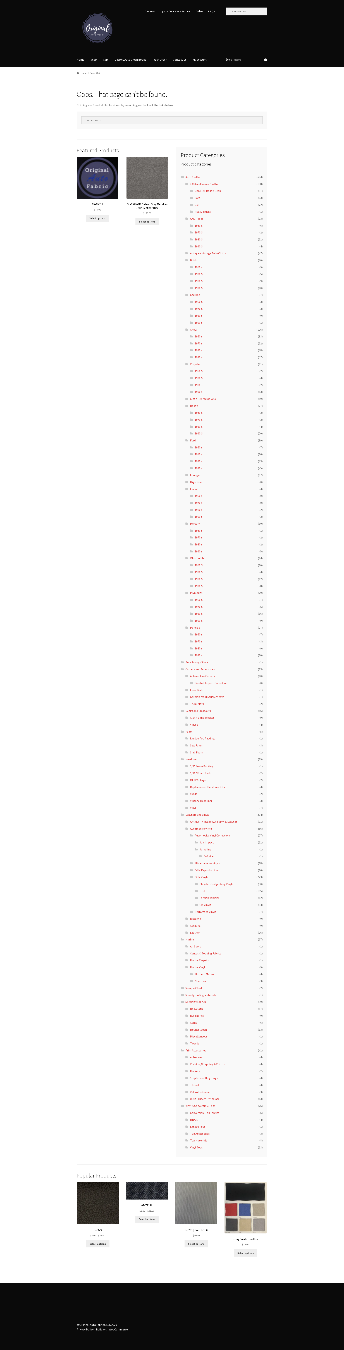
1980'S (199, 239)
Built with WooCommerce (112, 1329)
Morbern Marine (204, 974)
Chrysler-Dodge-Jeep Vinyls (216, 884)
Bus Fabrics (197, 1015)
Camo (193, 1022)
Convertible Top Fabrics (204, 1113)
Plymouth (196, 593)
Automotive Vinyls (201, 828)
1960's (198, 267)
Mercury (195, 523)
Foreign (195, 475)
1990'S (199, 246)
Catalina (195, 925)
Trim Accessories (195, 1050)
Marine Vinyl (197, 967)
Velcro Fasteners (200, 1092)
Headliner (191, 759)
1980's (198, 315)
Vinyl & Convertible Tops (200, 1106)
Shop (93, 59)
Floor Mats (196, 690)
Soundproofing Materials (200, 995)
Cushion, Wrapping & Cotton (207, 1064)
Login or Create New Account (175, 11)
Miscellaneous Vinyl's (208, 863)
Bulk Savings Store (196, 662)
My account (200, 59)
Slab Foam (196, 752)
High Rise (196, 482)
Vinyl (193, 808)
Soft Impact (206, 842)
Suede (193, 794)
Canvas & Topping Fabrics (205, 953)
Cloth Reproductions (203, 399)
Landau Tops (198, 1126)
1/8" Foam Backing (201, 766)
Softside (209, 856)
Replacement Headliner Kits (207, 787)
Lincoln (194, 489)
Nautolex (200, 981)
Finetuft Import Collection (211, 683)
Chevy (193, 329)
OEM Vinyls (201, 877)
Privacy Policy (85, 1329)
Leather (195, 932)
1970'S (199, 232)
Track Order (159, 59)
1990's (198, 322)
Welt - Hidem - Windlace (204, 1099)
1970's (198, 343)
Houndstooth (198, 1029)
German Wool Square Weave (207, 697)
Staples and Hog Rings (204, 1078)
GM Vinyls (205, 905)
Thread (194, 1085)
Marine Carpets (199, 960)
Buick (193, 260)
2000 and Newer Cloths (204, 184)
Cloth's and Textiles (202, 717)
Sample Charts (194, 988)
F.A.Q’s (211, 11)
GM (197, 205)
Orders (199, 11)
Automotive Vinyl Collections (213, 835)
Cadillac (195, 295)
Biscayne (195, 918)
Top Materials (198, 1140)
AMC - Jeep (197, 218)
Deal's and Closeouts (198, 711)
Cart (105, 59)
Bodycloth (196, 1009)
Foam (188, 731)
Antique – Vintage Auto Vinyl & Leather (213, 821)
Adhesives (196, 1057)
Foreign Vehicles (209, 898)
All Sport (195, 946)
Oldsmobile (197, 558)
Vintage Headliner (201, 801)
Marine (189, 939)
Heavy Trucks (203, 211)
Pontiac (195, 627)
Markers (195, 1071)
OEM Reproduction (206, 870)
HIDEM (194, 1119)
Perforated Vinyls (205, 912)
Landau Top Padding (202, 738)
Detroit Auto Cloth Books (130, 59)
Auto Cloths (192, 177)
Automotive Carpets (202, 676)
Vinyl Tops (196, 1147)
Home (80, 59)
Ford (197, 198)
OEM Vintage (198, 780)
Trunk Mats (197, 704)
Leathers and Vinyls (197, 814)
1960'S (199, 225)
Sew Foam (196, 745)
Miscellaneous (198, 1036)
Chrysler (195, 364)
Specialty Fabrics (195, 1002)
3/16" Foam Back (200, 773)
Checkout (150, 11)
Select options (97, 218)
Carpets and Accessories (200, 669)
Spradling (205, 849)
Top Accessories (200, 1133)
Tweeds (194, 1043)
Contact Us (180, 59)
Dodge (194, 406)
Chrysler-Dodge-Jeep (208, 191)
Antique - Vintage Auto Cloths (208, 253)
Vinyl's (194, 724)
